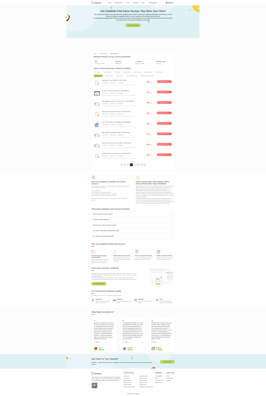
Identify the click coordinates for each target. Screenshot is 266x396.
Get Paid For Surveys (133, 25)
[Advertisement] (133, 40)
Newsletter (135, 2)
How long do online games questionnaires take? (106, 230)
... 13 (145, 164)
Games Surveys (98, 75)
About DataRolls (153, 2)
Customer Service (159, 380)
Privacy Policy (170, 378)
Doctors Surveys (127, 72)
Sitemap (168, 380)
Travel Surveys (119, 75)
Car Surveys (97, 72)
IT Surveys (117, 72)
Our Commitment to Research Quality (106, 291)
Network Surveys (109, 75)
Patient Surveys (137, 72)
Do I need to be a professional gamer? (103, 236)
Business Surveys (148, 72)
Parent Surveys (159, 72)
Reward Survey (118, 2)
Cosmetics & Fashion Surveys (147, 75)
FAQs (168, 376)
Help (143, 2)
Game (128, 2)
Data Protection (158, 382)
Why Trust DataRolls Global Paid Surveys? (108, 244)
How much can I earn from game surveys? (104, 225)
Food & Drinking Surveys (131, 75)
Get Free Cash (167, 361)
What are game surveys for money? (103, 214)
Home (109, 2)
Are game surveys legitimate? (101, 219)
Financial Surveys (107, 72)
